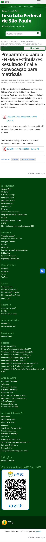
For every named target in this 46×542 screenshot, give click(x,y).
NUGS (3, 223)
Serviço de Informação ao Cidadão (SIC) (15, 442)
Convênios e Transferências (11, 428)
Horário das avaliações (9, 407)
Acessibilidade (16, 6)
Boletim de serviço (8, 195)
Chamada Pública (7, 461)
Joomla (38, 531)
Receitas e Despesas (8, 431)
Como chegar (6, 206)
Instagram (5, 271)
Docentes (4, 209)
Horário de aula (7, 393)
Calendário (5, 384)
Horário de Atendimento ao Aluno (13, 395)
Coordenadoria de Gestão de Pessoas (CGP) (17, 366)
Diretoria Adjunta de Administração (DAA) (16, 349)
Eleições (4, 217)
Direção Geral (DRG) (8, 346)
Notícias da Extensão (28, 159)
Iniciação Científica (8, 242)
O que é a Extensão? (8, 308)
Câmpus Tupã (6, 189)
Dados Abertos (6, 448)
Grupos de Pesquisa (8, 256)
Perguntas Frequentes (9, 445)
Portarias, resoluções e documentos (14, 250)
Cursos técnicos (7, 287)
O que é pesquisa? (8, 236)
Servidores (5, 437)
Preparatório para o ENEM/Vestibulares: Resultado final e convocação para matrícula (22, 64)
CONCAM (4, 192)
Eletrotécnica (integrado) (10, 292)
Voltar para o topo (37, 173)
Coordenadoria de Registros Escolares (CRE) (17, 352)
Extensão (15, 159)
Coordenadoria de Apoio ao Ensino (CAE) (16, 355)
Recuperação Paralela (9, 404)
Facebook (4, 269)
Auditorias (5, 425)
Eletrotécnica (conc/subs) (10, 295)
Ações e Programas (8, 419)
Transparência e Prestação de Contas (14, 451)
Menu (35, 48)
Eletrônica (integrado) (9, 289)
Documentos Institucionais (11, 220)
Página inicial (6, 41)
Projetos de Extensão (9, 314)
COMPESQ (5, 247)
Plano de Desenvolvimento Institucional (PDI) (17, 226)
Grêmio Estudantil (7, 401)
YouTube (4, 277)
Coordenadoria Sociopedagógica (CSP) (15, 358)
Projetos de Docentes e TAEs (11, 239)
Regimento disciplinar (9, 390)
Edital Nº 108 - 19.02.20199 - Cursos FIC (23, 149)
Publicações (5, 253)
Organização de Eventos (10, 259)
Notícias (15, 41)
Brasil (7, 2)
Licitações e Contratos (9, 434)
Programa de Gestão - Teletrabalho (14, 215)
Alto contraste (29, 6)
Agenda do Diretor (8, 200)
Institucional (5, 417)
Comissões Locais (7, 198)
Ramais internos (7, 203)
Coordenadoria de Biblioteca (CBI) (13, 360)
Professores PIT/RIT (8, 327)
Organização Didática (9, 387)
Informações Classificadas (10, 439)
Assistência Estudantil (9, 381)
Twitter (4, 274)
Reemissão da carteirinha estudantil (14, 398)
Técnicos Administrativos (10, 212)
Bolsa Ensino (6, 298)
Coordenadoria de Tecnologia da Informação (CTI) (19, 363)
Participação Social (8, 422)
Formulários (5, 324)
